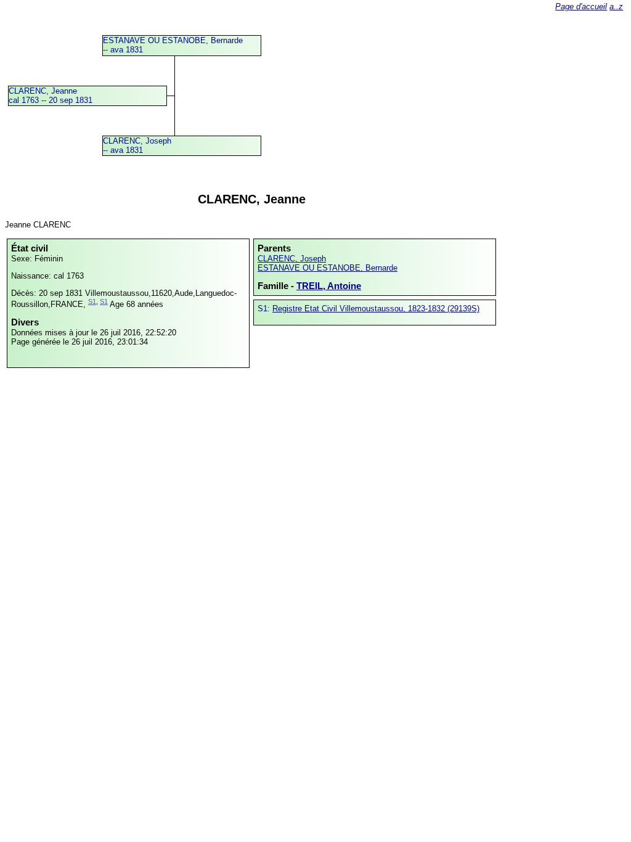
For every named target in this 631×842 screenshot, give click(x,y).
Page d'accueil (581, 6)
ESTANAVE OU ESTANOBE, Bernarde (327, 267)
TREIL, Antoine (328, 285)
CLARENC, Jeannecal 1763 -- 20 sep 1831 (50, 95)
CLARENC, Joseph (292, 258)
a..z (616, 6)
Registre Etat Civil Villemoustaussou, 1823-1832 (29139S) (375, 308)
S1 (92, 301)
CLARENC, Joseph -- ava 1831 (137, 145)
